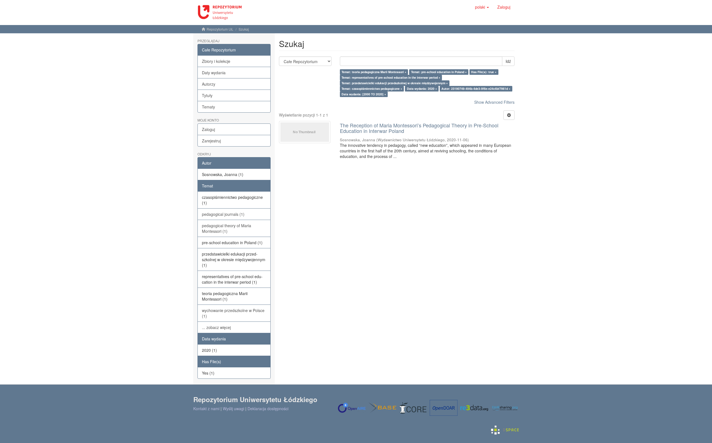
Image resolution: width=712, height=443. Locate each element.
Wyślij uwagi (233, 408)
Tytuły (207, 95)
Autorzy (208, 84)
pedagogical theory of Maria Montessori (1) (226, 228)
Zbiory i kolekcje (216, 61)
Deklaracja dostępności (268, 408)
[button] (482, 7)
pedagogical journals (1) (223, 214)
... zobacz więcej (216, 327)
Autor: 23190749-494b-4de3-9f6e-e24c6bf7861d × (475, 88)
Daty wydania (214, 72)
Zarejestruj (211, 140)
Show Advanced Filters (494, 102)
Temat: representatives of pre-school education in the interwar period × (391, 77)
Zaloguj (208, 129)
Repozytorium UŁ (220, 29)
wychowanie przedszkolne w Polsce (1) (233, 313)
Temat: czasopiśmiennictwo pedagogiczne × (372, 88)
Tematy (208, 107)
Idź (508, 61)
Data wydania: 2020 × (422, 88)
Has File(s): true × (483, 72)
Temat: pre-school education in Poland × (439, 72)
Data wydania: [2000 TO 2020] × (364, 94)
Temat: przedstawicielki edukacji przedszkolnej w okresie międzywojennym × (395, 83)
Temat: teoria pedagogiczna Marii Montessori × (374, 72)
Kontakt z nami (206, 408)
